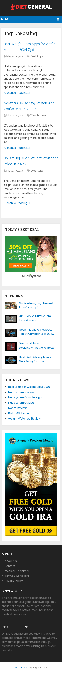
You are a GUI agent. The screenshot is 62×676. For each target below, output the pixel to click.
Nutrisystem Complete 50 (25, 397)
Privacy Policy (14, 580)
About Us (11, 561)
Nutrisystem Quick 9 (21, 402)
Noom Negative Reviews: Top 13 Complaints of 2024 (36, 331)
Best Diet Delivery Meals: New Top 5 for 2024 (35, 359)
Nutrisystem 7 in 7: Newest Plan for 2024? (36, 305)
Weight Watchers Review (24, 418)
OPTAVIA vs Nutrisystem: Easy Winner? (35, 318)
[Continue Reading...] (17, 92)
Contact (10, 566)
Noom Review (17, 408)
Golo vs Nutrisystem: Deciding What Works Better (37, 345)
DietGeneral (20, 667)
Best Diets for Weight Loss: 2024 (29, 386)
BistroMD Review (19, 413)
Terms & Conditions (17, 576)
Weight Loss (38, 115)
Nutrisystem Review (21, 392)
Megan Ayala (14, 56)
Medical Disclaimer (17, 571)
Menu (5, 19)
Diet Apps (37, 56)
